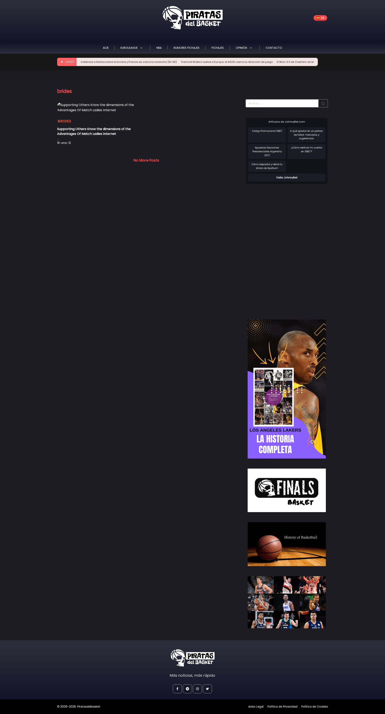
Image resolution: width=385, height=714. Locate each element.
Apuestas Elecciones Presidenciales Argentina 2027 (267, 151)
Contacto (274, 48)
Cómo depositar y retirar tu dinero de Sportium (267, 166)
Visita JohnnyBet (286, 177)
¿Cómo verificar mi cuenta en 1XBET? (306, 149)
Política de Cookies (314, 707)
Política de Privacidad (282, 707)
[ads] (287, 389)
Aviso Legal (255, 707)
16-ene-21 (64, 143)
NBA (159, 48)
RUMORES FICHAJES (187, 48)
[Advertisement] (276, 247)
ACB (105, 48)
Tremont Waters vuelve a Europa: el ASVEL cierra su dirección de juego (208, 62)
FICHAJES (218, 48)
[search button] (323, 103)
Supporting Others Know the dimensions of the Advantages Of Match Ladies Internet (94, 131)
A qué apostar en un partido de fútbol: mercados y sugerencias (306, 134)
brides (64, 120)
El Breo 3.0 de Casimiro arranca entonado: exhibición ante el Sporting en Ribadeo (311, 62)
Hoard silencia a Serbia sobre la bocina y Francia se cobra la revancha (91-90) (106, 62)
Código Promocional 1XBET (267, 131)
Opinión (242, 48)
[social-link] (177, 688)
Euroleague (129, 48)
